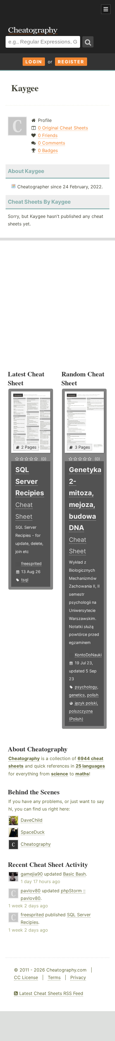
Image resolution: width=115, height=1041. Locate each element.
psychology (86, 686)
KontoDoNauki (88, 654)
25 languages (90, 766)
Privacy (78, 977)
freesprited (31, 563)
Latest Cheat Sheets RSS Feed (50, 993)
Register (71, 61)
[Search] (88, 41)
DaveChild (31, 820)
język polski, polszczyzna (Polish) (83, 711)
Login (33, 61)
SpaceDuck (33, 832)
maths (82, 773)
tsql (24, 579)
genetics (77, 695)
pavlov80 (30, 890)
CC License (26, 977)
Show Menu (106, 9)
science (59, 773)
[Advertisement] (44, 9)
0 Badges (48, 150)
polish (93, 695)
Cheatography (24, 758)
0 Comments (51, 143)
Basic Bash (74, 874)
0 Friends (48, 135)
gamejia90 (32, 874)
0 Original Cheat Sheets (63, 128)
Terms (54, 977)
